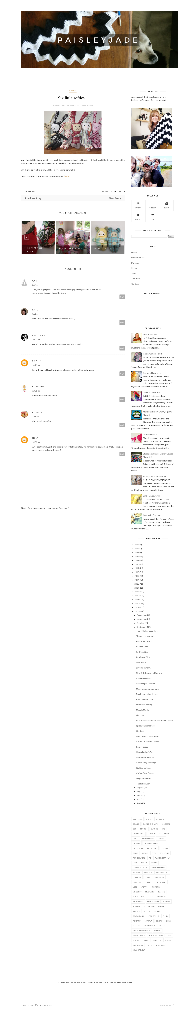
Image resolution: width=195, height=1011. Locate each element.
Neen (35, 438)
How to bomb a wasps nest (148, 736)
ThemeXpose (46, 1005)
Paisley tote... (142, 747)
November (141, 619)
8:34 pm (35, 285)
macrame (144, 887)
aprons (149, 819)
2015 (136, 584)
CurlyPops (39, 386)
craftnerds (164, 834)
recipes (147, 911)
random (136, 911)
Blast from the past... (145, 641)
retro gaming (153, 916)
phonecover (138, 901)
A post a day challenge (146, 762)
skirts (168, 921)
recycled (157, 911)
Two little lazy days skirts (147, 631)
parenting (161, 897)
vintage (168, 940)
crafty (73, 90)
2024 (136, 548)
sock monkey (149, 926)
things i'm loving (155, 935)
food (135, 863)
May (138, 799)
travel (146, 940)
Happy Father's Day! (145, 752)
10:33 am (36, 442)
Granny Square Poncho (153, 353)
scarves (159, 921)
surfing (157, 931)
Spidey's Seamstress (145, 725)
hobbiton (137, 877)
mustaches (149, 892)
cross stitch (138, 848)
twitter (138, 219)
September (142, 627)
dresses (145, 853)
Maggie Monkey (143, 710)
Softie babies (142, 652)
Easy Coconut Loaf (144, 699)
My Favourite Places (145, 757)
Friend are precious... (38, 248)
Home (134, 252)
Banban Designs (143, 678)
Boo (134, 829)
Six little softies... (143, 768)
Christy (37, 412)
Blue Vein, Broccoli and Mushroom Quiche (154, 720)
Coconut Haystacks (152, 373)
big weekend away (150, 824)
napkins (161, 892)
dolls (135, 853)
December (141, 615)
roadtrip (137, 921)
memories (156, 887)
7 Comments (29, 191)
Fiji (150, 858)
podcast (166, 901)
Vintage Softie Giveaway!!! (155, 476)
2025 (136, 544)
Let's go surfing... (143, 667)
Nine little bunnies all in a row (149, 673)
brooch (143, 829)
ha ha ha (136, 872)
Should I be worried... (145, 636)
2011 (136, 599)
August (140, 787)
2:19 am (35, 416)
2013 (136, 591)
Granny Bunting (150, 434)
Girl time (140, 715)
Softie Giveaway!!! (151, 496)
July (138, 791)
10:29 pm (36, 365)
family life (164, 853)
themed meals (139, 935)
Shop (133, 273)
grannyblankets (158, 868)
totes (169, 935)
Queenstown (149, 906)
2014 (136, 588)
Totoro (136, 940)
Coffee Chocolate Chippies (148, 741)
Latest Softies (68, 248)
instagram (138, 208)
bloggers (166, 824)
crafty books (148, 838)
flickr (166, 208)
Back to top (166, 1005)
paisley (150, 897)
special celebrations (141, 931)
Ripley (165, 916)
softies (162, 926)
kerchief (149, 882)
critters (161, 838)
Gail (35, 280)
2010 (136, 603)
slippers (136, 926)
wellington (138, 945)
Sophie (36, 361)
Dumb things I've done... (147, 694)
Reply (122, 297)
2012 (136, 595)
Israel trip (137, 882)
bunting (154, 829)
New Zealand (138, 897)
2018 (136, 572)
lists (135, 887)
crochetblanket (151, 843)
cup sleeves (152, 848)
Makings (135, 263)
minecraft (137, 892)
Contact (135, 284)
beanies (136, 824)
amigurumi (137, 819)
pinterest (152, 208)
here (67, 176)
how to (148, 877)
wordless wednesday (156, 945)
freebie (144, 863)
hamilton (148, 872)
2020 (136, 564)
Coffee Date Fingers (145, 773)
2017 (136, 576)
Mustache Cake (150, 334)
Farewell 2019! (103, 248)
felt (152, 219)
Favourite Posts (138, 257)
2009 (136, 607)
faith (154, 853)
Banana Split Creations (146, 683)
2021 (136, 560)
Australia (160, 819)
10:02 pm (36, 339)
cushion (164, 848)
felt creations (139, 858)
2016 (136, 580)
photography (153, 901)
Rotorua (148, 921)
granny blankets (140, 868)
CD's (163, 829)
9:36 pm (35, 314)
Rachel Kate (40, 335)
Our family (140, 731)
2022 (136, 556)
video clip (157, 940)
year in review (139, 950)
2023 (136, 552)
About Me (135, 278)
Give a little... (142, 662)
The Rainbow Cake (151, 392)
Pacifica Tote (142, 646)
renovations (138, 916)
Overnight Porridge (151, 515)
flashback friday (162, 858)
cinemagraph (138, 834)
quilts (161, 906)
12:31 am (36, 391)
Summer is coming (144, 704)
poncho (136, 906)
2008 (136, 611)
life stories (161, 882)
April (139, 803)
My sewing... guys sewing (147, 689)
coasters (152, 834)
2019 (136, 568)
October (140, 623)
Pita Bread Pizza (143, 657)
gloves (154, 863)
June (139, 795)
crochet (136, 843)
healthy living (162, 872)
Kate (35, 309)
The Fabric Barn (143, 783)
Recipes (134, 268)
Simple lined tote (143, 778)
